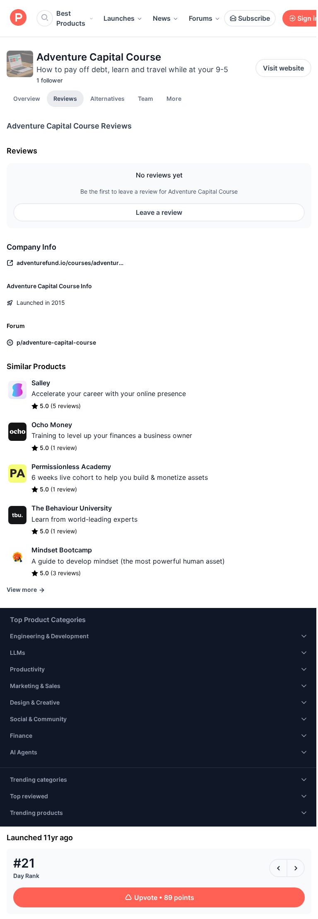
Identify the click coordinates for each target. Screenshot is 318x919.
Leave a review (159, 212)
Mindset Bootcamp (61, 550)
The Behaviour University (71, 508)
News (162, 18)
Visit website (283, 68)
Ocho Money (51, 425)
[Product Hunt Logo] (18, 18)
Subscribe (254, 18)
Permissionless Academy (71, 466)
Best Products (70, 18)
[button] (174, 98)
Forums (200, 18)
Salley (40, 383)
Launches (119, 18)
